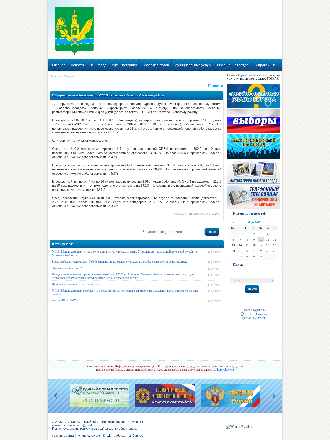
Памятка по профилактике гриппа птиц (75, 284)
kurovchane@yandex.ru (82, 425)
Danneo (137, 435)
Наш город (97, 65)
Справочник (265, 65)
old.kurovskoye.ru (223, 369)
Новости (77, 65)
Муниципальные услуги (193, 65)
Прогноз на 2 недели (253, 318)
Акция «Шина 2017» (64, 300)
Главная (58, 65)
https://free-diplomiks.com (253, 75)
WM (109, 435)
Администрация (124, 65)
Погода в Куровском (253, 310)
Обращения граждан (233, 65)
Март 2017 (254, 222)
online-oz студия (89, 435)
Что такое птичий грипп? (67, 268)
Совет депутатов (156, 65)
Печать (214, 213)
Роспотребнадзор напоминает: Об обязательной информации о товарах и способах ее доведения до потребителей (120, 261)
